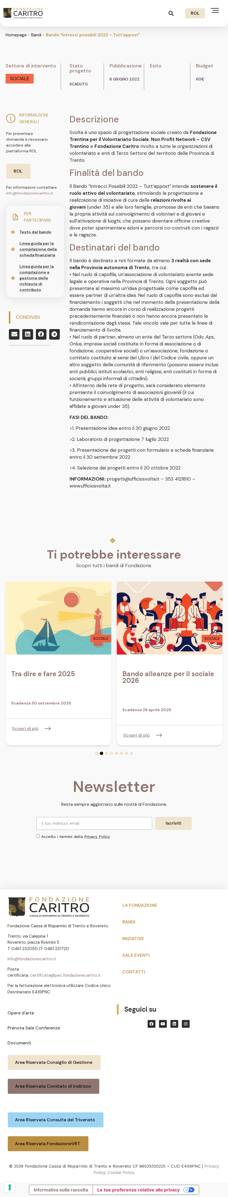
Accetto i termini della (75, 836)
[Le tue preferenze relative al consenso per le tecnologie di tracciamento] (9, 1187)
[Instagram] (186, 1024)
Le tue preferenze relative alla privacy (138, 1190)
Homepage (16, 35)
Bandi (36, 35)
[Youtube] (163, 1024)
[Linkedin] (174, 1024)
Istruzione (209, 638)
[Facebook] (151, 1024)
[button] (171, 13)
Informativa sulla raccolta (61, 1190)
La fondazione (139, 905)
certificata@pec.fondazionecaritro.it (65, 975)
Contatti (133, 972)
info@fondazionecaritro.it (29, 193)
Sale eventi (136, 955)
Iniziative (133, 938)
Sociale (19, 78)
